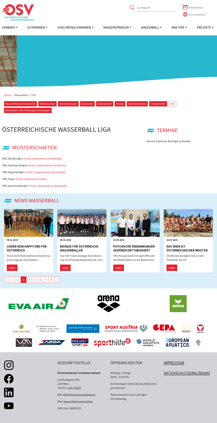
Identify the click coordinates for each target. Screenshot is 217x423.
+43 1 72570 (74, 388)
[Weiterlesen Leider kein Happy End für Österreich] (28, 222)
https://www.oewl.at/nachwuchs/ (47, 165)
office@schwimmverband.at (79, 394)
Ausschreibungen (68, 103)
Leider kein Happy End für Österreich (27, 248)
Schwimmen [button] (36, 27)
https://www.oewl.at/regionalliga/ (46, 172)
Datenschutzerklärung (187, 373)
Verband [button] (8, 27)
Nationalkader (105, 103)
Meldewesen (196, 7)
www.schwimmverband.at (78, 401)
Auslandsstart (197, 14)
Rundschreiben (47, 103)
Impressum (174, 362)
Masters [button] (178, 27)
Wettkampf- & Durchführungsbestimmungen (28, 110)
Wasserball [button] (150, 27)
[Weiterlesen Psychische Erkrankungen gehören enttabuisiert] (135, 222)
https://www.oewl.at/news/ (31, 179)
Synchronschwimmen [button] (74, 27)
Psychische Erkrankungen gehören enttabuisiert (134, 248)
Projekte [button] (204, 27)
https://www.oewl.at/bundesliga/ (43, 158)
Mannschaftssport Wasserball (20, 103)
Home (7, 95)
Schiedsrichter (158, 103)
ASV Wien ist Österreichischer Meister (187, 248)
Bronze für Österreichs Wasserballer (79, 248)
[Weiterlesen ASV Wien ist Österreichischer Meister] (188, 222)
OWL (172, 103)
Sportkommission (137, 103)
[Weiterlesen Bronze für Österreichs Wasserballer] (81, 222)
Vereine (120, 103)
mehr (12, 267)
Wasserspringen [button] (116, 27)
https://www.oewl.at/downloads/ (48, 185)
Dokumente (87, 103)
